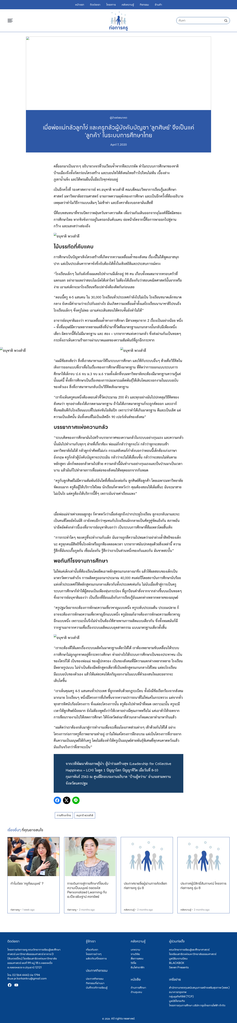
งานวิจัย (135, 954)
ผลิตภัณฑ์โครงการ (96, 958)
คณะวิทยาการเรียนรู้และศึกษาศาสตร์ (189, 949)
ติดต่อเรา (95, 5)
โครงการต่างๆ (93, 954)
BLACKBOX (176, 963)
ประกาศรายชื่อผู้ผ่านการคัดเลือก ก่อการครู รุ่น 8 (145, 885)
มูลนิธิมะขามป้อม (178, 958)
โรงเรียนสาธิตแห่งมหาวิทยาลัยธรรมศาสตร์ (192, 954)
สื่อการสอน (137, 958)
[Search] (226, 20)
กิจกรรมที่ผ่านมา (95, 983)
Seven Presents (179, 967)
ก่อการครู (15, 910)
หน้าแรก (79, 5)
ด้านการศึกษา (138, 987)
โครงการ (111, 5)
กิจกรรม (144, 5)
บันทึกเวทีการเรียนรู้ (96, 987)
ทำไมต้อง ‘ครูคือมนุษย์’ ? (27, 883)
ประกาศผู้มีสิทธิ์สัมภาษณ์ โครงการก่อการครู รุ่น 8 (203, 885)
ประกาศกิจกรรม (95, 978)
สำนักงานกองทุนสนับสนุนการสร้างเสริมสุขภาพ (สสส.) (199, 987)
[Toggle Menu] (11, 20)
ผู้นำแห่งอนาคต (118, 117)
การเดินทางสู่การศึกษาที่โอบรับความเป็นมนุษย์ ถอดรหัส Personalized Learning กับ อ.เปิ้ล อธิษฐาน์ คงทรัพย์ (87, 890)
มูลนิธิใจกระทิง (177, 1001)
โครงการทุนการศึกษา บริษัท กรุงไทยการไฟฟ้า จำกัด (197, 1005)
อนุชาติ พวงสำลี (84, 815)
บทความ (135, 949)
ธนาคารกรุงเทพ (177, 992)
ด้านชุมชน (136, 992)
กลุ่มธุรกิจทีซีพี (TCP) (181, 996)
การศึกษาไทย (64, 815)
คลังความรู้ (128, 5)
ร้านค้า (158, 5)
